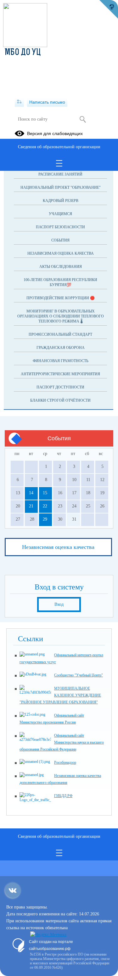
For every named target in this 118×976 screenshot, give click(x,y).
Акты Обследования (60, 266)
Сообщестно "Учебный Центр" (78, 675)
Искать (82, 119)
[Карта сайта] (19, 102)
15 (45, 493)
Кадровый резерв (60, 200)
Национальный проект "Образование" (60, 187)
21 (31, 506)
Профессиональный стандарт (60, 334)
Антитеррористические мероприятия (60, 374)
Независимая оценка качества (60, 253)
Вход (59, 604)
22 (45, 506)
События (60, 240)
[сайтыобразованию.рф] (108, 9)
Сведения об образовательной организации (59, 146)
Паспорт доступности (60, 387)
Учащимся (60, 214)
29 (45, 519)
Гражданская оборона (61, 347)
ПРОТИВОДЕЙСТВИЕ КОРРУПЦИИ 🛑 (60, 298)
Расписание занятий (60, 174)
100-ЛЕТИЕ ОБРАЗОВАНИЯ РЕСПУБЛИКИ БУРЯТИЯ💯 (60, 282)
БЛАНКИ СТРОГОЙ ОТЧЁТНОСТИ (60, 400)
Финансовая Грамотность (60, 361)
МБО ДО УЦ (23, 52)
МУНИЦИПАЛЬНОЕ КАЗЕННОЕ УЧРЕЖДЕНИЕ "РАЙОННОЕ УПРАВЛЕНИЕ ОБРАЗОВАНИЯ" (60, 695)
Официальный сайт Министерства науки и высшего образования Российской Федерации (62, 742)
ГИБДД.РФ (63, 796)
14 (31, 493)
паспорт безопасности (60, 227)
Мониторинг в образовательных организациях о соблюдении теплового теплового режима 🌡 (60, 316)
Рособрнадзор (65, 762)
